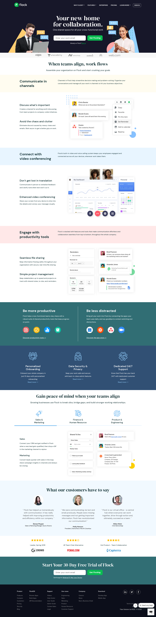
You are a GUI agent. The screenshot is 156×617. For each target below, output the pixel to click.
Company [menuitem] (82, 591)
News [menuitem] (80, 598)
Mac (72, 578)
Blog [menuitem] (18, 609)
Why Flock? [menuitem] (78, 5)
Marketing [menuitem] (64, 601)
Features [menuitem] (91, 5)
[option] (39, 417)
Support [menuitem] (49, 591)
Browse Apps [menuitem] (33, 595)
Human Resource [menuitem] (67, 606)
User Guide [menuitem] (51, 601)
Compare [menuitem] (20, 598)
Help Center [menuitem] (51, 598)
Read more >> (33, 382)
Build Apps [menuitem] (33, 598)
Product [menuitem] (19, 591)
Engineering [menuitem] (65, 595)
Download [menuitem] (101, 591)
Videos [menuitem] (49, 595)
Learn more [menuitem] (124, 5)
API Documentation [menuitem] (35, 601)
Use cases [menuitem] (64, 591)
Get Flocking (94, 38)
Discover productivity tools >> (34, 338)
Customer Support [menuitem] (67, 609)
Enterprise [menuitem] (103, 5)
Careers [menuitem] (81, 595)
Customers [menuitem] (20, 601)
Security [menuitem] (19, 606)
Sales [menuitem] (63, 598)
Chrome (79, 578)
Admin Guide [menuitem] (51, 604)
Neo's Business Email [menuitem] (86, 601)
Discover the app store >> (96, 338)
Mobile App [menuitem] (102, 598)
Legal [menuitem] (49, 609)
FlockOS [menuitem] (32, 591)
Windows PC (66, 578)
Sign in (84, 43)
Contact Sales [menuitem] (51, 606)
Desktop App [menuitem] (102, 595)
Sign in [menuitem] (137, 5)
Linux (75, 578)
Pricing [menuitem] (114, 5)
